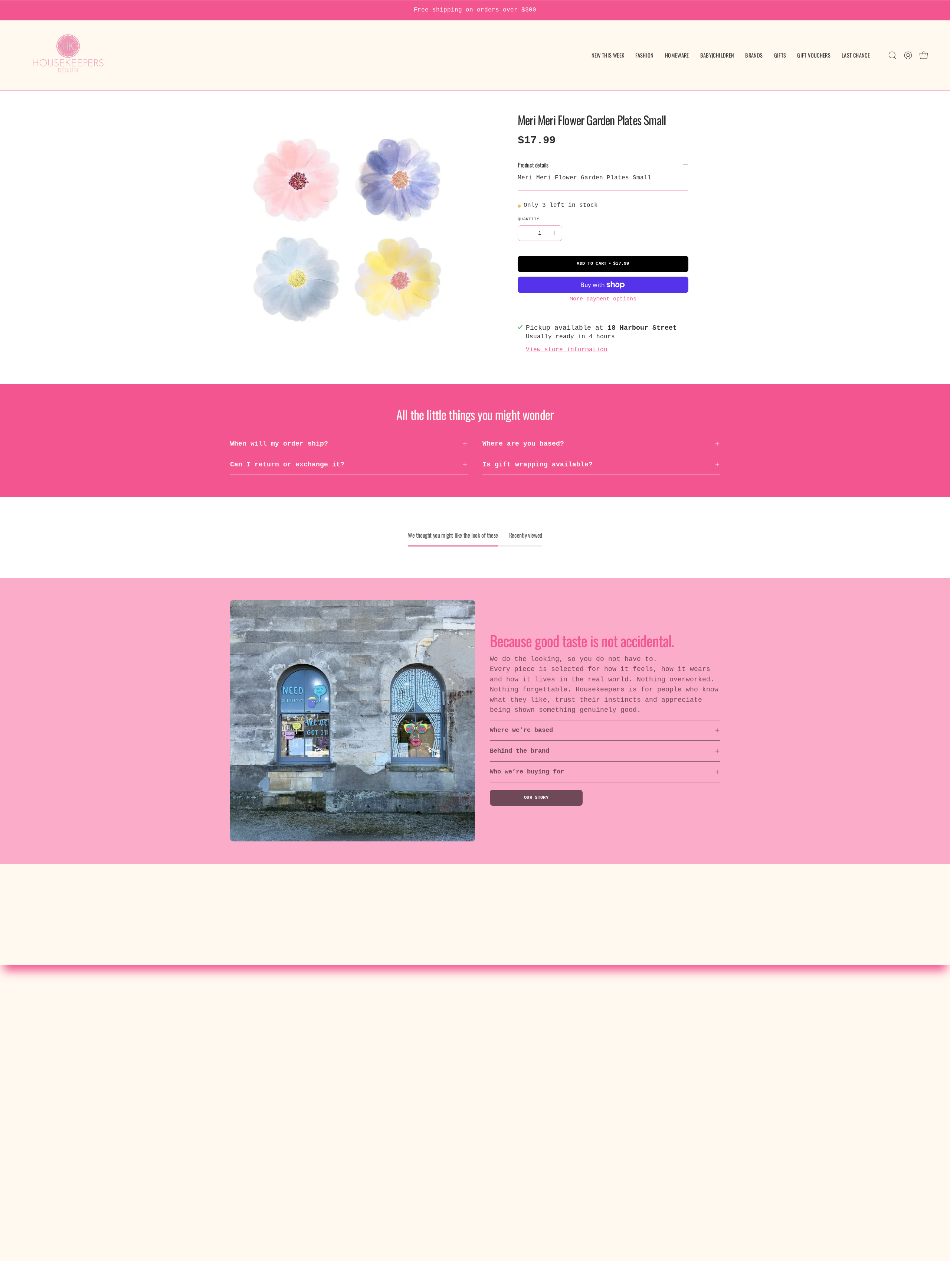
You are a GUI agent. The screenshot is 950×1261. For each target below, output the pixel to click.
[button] (717, 55)
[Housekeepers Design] (68, 55)
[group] (475, 10)
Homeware (268, 1038)
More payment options (603, 299)
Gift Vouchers (278, 1092)
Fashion (266, 1025)
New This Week (278, 1011)
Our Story (536, 797)
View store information (566, 349)
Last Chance (274, 1106)
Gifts (262, 1078)
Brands (264, 1065)
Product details (533, 164)
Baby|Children (278, 1051)
